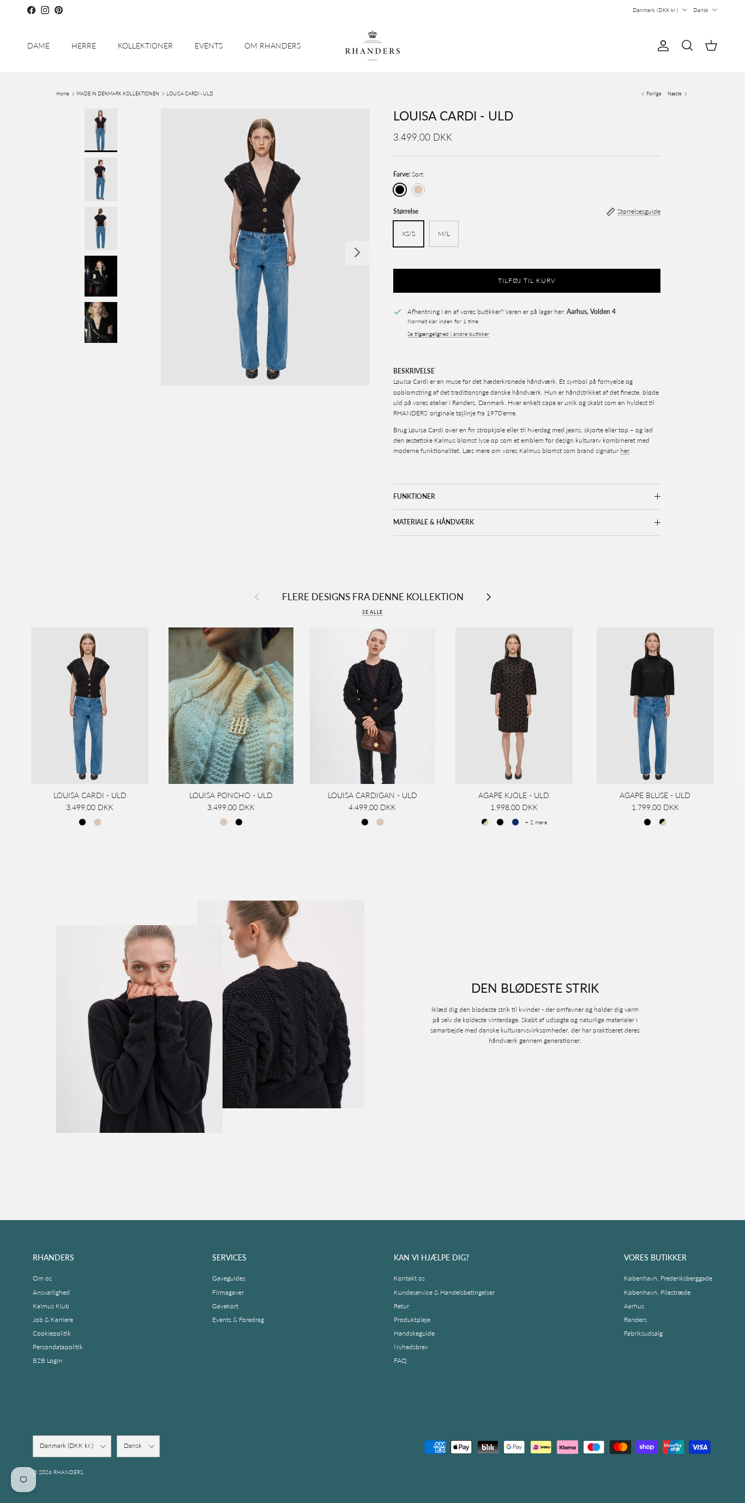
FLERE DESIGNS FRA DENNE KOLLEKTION (373, 597)
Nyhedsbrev (411, 1347)
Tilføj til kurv (526, 280)
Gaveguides (228, 1278)
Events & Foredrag (238, 1319)
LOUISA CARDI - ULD (189, 93)
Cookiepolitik (52, 1333)
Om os (42, 1278)
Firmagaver (228, 1292)
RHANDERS (68, 1472)
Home (62, 93)
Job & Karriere (53, 1319)
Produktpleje (412, 1319)
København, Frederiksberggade (668, 1278)
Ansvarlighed (51, 1292)
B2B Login (47, 1360)
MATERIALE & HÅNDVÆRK (433, 522)
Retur (401, 1306)
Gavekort (225, 1306)
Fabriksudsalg (643, 1333)
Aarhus (634, 1306)
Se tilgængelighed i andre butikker (448, 334)
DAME (38, 45)
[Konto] (661, 45)
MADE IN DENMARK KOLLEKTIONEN (117, 93)
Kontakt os (409, 1278)
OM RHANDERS (272, 45)
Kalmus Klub (51, 1306)
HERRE (83, 45)
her (624, 450)
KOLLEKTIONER (145, 45)
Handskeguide (414, 1333)
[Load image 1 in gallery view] (265, 247)
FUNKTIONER (414, 496)
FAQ (400, 1360)
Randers (635, 1319)
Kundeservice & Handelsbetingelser (444, 1292)
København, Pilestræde (657, 1292)
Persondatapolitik (58, 1347)
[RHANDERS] (372, 46)
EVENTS (209, 45)
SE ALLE (372, 612)
